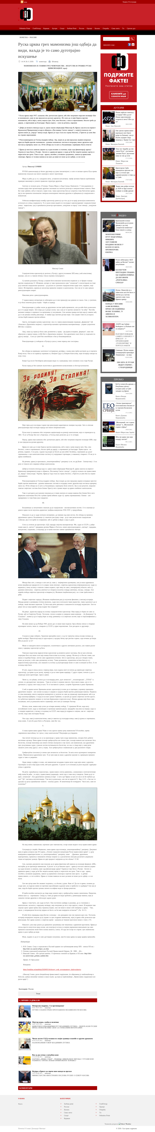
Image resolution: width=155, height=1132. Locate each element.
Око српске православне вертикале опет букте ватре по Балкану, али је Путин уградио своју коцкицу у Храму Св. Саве (125, 135)
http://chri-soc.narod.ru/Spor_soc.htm (36, 949)
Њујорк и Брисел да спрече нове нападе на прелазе (52, 1071)
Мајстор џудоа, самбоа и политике (45, 1022)
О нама (28, 1128)
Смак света (68, 1112)
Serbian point (68, 1104)
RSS (25, 2)
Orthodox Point (104, 1115)
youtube (133, 44)
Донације (35, 1128)
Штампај (55, 61)
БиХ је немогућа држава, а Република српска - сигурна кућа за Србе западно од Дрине (125, 387)
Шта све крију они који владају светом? (124, 438)
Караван (67, 1118)
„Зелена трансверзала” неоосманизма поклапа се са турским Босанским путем (125, 406)
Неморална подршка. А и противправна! (48, 1005)
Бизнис (66, 1109)
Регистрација (132, 2)
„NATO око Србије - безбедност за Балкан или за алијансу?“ (125, 326)
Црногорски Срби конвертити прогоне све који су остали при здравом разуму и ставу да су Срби (125, 172)
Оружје (102, 1107)
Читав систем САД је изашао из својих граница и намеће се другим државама (62, 1038)
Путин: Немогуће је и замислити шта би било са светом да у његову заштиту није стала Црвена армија (125, 294)
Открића (102, 1109)
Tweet (38, 993)
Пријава (125, 2)
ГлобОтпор (103, 1104)
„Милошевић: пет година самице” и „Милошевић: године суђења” (125, 424)
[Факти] (45, 14)
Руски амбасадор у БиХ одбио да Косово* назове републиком (125, 262)
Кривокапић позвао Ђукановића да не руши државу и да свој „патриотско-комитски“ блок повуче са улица (124, 225)
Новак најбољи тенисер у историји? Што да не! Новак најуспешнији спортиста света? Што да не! (125, 117)
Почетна (24, 37)
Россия (33, 37)
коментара (42, 61)
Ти (100, 1112)
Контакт (42, 1128)
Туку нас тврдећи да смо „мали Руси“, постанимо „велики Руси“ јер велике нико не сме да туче (125, 152)
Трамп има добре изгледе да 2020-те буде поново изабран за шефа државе (125, 188)
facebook (129, 44)
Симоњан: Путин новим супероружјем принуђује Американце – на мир (125, 352)
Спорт (66, 1115)
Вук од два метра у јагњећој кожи (45, 1055)
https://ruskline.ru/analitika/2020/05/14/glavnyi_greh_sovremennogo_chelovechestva (52, 969)
